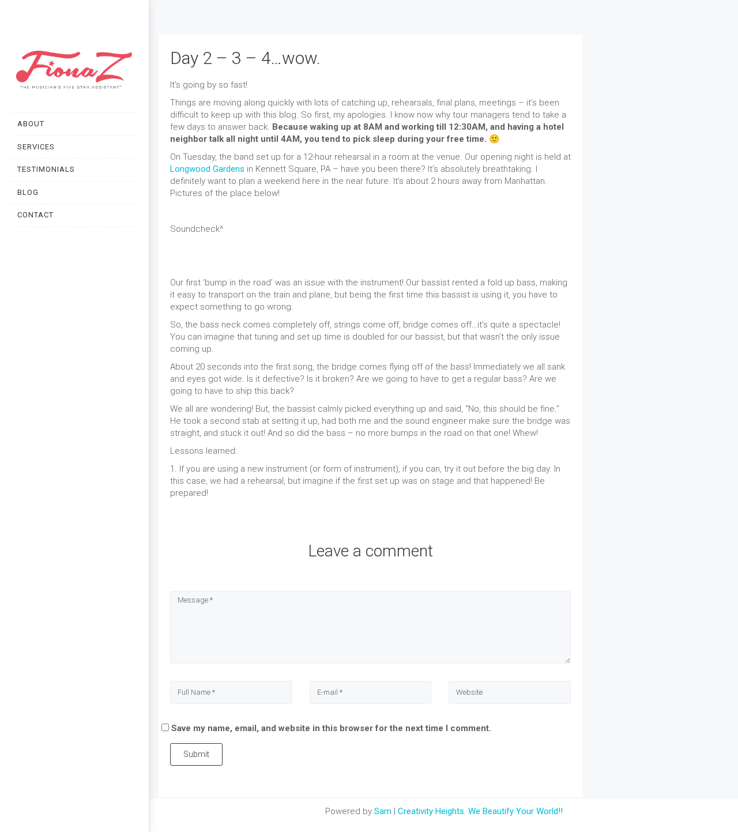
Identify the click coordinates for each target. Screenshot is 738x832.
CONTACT (35, 214)
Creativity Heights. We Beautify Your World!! (480, 811)
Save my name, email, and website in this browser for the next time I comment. (331, 728)
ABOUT (30, 123)
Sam (382, 811)
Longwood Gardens (207, 169)
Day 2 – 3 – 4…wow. (245, 58)
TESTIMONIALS (46, 169)
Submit (196, 754)
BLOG (28, 192)
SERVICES (36, 146)
